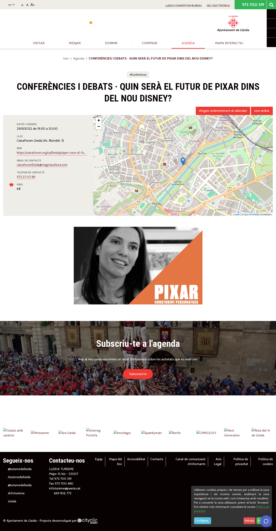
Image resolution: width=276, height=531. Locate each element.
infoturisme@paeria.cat (64, 488)
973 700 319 (252, 4)
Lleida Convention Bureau (184, 5)
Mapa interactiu (229, 43)
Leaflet (236, 214)
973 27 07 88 (26, 177)
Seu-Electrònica (218, 5)
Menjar (75, 43)
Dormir (111, 43)
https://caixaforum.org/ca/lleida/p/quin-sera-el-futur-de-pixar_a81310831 (52, 153)
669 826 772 (63, 493)
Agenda (188, 43)
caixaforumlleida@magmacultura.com (42, 165)
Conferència (139, 74)
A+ (33, 4)
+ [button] (98, 120)
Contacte (156, 459)
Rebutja (249, 520)
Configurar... (202, 520)
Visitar (39, 43)
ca (10, 4)
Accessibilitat (136, 459)
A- (22, 5)
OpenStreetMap (251, 214)
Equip (99, 459)
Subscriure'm (138, 374)
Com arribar (262, 111)
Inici (65, 58)
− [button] (98, 126)
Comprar (150, 43)
